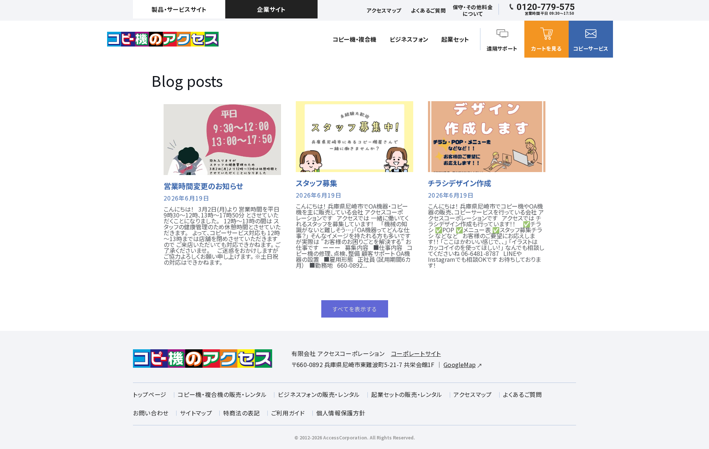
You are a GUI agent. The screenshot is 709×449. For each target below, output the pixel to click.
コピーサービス (591, 48)
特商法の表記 (241, 413)
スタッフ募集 (316, 183)
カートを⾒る (546, 48)
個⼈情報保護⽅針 (341, 413)
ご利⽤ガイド (288, 413)
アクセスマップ (472, 394)
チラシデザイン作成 (459, 183)
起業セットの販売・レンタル (406, 394)
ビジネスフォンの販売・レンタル (319, 394)
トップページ (150, 394)
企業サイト (271, 9)
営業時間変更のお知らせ (203, 186)
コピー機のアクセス (163, 39)
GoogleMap (459, 364)
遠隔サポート (502, 48)
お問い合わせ (151, 413)
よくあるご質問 (522, 394)
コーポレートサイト (416, 353)
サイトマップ (196, 413)
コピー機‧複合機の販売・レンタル (222, 394)
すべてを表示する (354, 309)
